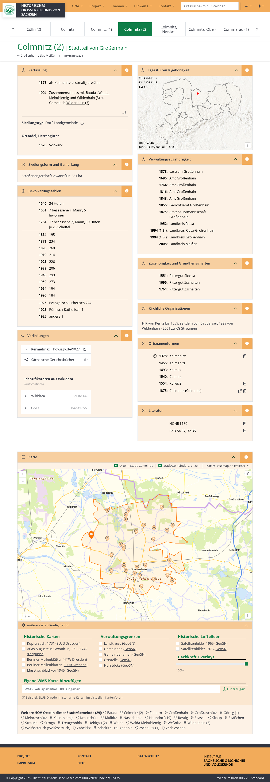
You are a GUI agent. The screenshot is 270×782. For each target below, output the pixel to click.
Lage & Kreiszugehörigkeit (168, 70)
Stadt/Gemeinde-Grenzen (181, 466)
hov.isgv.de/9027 (66, 349)
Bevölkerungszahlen (44, 191)
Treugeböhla (72, 723)
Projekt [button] (95, 6)
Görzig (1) (231, 712)
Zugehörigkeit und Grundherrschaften (179, 263)
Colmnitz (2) (133, 712)
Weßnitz (174, 723)
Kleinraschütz (36, 717)
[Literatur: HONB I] (244, 423)
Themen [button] (118, 6)
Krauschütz (89, 717)
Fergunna (35, 654)
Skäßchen (236, 717)
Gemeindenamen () (125, 654)
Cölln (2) (34, 29)
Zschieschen (176, 728)
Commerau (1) (236, 29)
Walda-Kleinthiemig (145, 723)
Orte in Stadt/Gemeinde (136, 466)
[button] (244, 356)
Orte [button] (76, 6)
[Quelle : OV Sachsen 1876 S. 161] (244, 391)
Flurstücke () (119, 665)
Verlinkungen (38, 335)
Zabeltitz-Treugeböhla (114, 728)
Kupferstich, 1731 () (53, 643)
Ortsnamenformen (164, 343)
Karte (32, 457)
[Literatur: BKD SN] (244, 430)
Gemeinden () (120, 649)
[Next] (256, 29)
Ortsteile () (118, 660)
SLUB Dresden (68, 643)
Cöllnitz (67, 29)
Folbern (156, 712)
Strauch (31, 723)
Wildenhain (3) (88, 97)
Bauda (91, 92)
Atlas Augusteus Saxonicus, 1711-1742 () (57, 651)
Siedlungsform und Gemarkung (53, 164)
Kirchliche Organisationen (169, 308)
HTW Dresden (75, 659)
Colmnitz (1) (101, 29)
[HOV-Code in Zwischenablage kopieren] (62, 56)
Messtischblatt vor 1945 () (53, 670)
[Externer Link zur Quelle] (240, 391)
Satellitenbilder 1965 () (204, 643)
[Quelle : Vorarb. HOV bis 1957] (244, 383)
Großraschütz (206, 712)
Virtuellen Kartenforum (107, 697)
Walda (118, 723)
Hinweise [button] (141, 6)
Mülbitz (111, 717)
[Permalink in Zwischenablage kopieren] (84, 349)
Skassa (200, 717)
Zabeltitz (84, 728)
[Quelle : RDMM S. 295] (244, 356)
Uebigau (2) (98, 723)
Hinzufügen (235, 689)
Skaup (217, 717)
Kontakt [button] (165, 6)
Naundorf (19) (160, 717)
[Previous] (13, 29)
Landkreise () (119, 643)
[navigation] (135, 29)
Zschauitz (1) (149, 728)
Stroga (49, 723)
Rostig (183, 717)
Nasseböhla (133, 717)
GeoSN (72, 670)
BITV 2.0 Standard (251, 778)
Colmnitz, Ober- (202, 29)
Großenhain (114, 48)
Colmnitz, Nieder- (169, 29)
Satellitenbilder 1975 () (204, 649)
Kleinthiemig (63, 717)
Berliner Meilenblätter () (57, 659)
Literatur (156, 410)
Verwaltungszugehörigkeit (170, 159)
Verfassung (37, 70)
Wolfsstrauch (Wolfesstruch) (47, 728)
